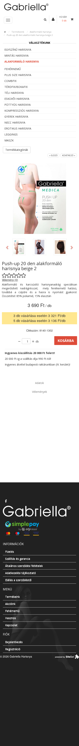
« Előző (53, 155)
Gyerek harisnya (16, 116)
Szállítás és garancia (17, 558)
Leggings (11, 134)
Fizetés (9, 551)
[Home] (39, 6)
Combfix (10, 81)
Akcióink (10, 604)
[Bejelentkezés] (53, 19)
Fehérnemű (12, 69)
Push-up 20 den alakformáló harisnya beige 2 (30, 35)
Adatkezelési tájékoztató (20, 573)
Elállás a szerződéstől (18, 580)
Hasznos (10, 618)
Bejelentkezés (14, 642)
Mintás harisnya (16, 55)
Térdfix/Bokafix (16, 87)
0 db (64, 20)
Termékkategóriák (16, 150)
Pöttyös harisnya (17, 104)
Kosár (63, 17)
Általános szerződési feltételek (24, 566)
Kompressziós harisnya (21, 110)
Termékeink (18, 31)
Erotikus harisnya (17, 128)
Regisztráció (12, 649)
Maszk (9, 140)
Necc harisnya (14, 122)
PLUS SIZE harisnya (17, 75)
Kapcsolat (11, 625)
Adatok (39, 383)
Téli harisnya (14, 93)
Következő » (68, 155)
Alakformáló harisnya (40, 31)
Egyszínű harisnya (17, 49)
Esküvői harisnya (16, 99)
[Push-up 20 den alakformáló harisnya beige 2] (18, 247)
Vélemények (39, 392)
